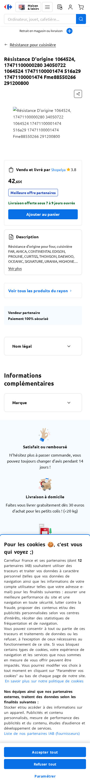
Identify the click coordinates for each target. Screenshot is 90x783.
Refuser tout (45, 764)
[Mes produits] (59, 7)
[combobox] (45, 19)
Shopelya (58, 169)
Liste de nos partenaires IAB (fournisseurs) (42, 733)
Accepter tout (45, 752)
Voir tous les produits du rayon (38, 290)
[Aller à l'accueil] (8, 7)
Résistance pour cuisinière (33, 44)
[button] (47, 7)
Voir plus (15, 268)
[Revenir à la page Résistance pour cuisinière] (6, 44)
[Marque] (69, 403)
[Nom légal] (69, 346)
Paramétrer (45, 776)
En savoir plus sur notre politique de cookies (44, 681)
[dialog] (45, 659)
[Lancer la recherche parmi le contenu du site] (81, 19)
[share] (78, 94)
